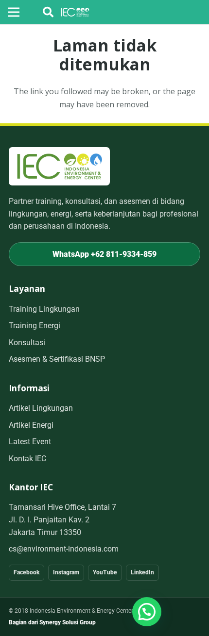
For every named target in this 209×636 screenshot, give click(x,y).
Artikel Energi (31, 425)
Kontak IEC (27, 458)
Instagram (66, 572)
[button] (48, 12)
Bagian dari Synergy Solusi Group (52, 622)
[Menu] (13, 12)
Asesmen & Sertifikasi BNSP (57, 359)
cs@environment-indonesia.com (64, 548)
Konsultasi (27, 342)
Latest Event (30, 441)
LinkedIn (142, 572)
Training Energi (34, 325)
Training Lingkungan (44, 309)
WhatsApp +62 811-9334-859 (104, 254)
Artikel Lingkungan (41, 408)
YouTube (105, 572)
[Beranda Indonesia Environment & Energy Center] (59, 166)
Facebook (26, 572)
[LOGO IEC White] (75, 12)
